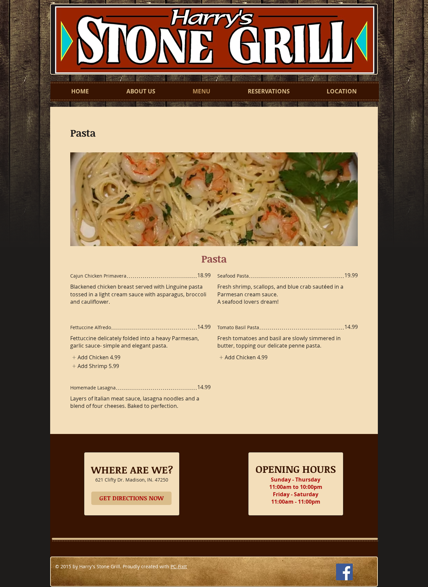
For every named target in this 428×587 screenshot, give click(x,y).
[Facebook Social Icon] (344, 572)
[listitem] (95, 357)
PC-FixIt (179, 566)
